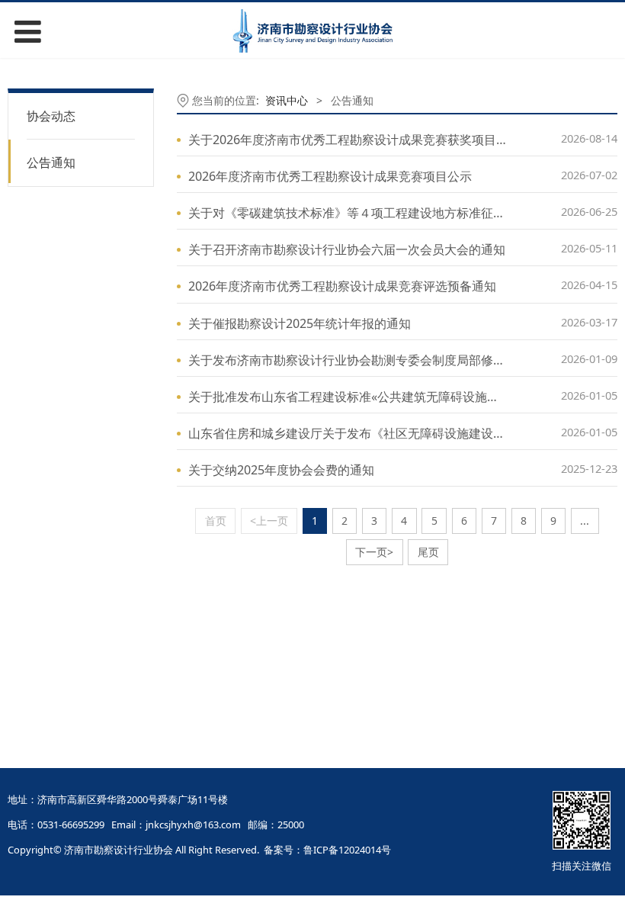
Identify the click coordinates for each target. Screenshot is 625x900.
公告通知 (51, 162)
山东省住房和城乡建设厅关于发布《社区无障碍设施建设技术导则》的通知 (389, 433)
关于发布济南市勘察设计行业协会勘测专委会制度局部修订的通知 (365, 360)
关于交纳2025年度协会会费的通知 (281, 469)
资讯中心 (286, 100)
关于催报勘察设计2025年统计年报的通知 (299, 323)
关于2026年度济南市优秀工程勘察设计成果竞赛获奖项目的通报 (360, 139)
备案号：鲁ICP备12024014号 (327, 850)
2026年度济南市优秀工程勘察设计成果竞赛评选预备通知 (342, 286)
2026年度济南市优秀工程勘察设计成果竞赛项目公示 (330, 176)
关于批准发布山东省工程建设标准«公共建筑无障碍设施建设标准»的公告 (383, 396)
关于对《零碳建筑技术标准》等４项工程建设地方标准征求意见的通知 (377, 212)
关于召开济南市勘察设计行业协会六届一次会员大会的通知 (346, 249)
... (584, 520)
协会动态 (51, 116)
